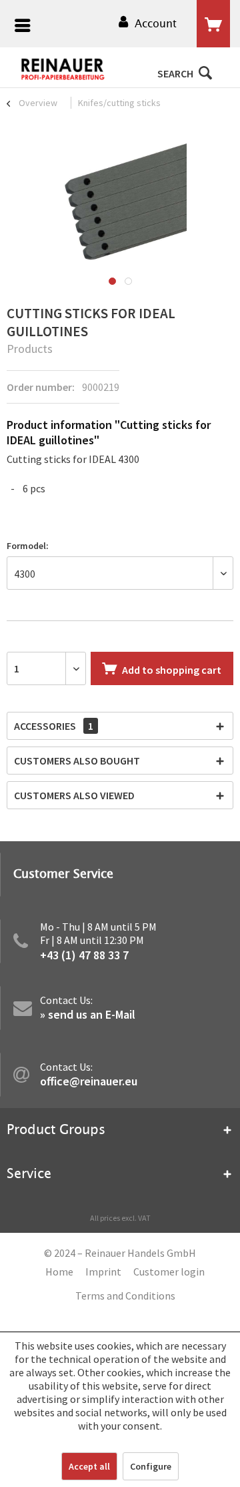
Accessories (53, 725)
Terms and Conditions (125, 1295)
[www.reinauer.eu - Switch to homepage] (63, 69)
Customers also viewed (74, 795)
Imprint (103, 1271)
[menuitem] (19, 27)
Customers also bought (77, 760)
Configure (150, 1466)
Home (59, 1271)
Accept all (89, 1466)
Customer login (169, 1271)
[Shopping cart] (213, 24)
